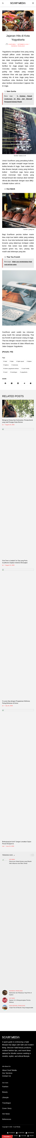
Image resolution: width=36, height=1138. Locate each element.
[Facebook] (5, 383)
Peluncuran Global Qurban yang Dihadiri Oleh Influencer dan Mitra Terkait (20, 862)
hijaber (29, 361)
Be (3, 1092)
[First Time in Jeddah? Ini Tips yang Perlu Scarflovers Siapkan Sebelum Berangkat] (18, 493)
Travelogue (6, 1103)
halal (5, 361)
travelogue (21, 46)
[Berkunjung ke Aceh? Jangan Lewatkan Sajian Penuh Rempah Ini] (18, 774)
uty (6, 1092)
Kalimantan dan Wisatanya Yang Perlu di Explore (20, 993)
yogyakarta (23, 372)
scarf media (25, 368)
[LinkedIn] (18, 383)
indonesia (15, 365)
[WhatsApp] (31, 383)
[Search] (2, 3)
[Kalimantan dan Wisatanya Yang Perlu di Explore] (4, 992)
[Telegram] (24, 383)
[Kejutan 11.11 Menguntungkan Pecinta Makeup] (4, 1000)
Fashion (5, 1087)
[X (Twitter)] (12, 383)
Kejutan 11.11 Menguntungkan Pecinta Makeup (19, 1001)
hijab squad (20, 361)
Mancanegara (13, 1005)
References (6, 1119)
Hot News (12, 859)
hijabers (6, 365)
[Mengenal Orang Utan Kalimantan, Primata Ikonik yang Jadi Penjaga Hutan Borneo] (18, 408)
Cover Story (6, 1108)
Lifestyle (5, 1097)
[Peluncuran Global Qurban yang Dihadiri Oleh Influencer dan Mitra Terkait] (4, 923)
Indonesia (14, 46)
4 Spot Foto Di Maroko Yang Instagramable (21, 1007)
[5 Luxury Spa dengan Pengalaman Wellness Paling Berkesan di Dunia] (18, 633)
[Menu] (33, 3)
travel (5, 372)
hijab (11, 361)
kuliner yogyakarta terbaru (11, 368)
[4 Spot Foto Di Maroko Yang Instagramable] (4, 1007)
